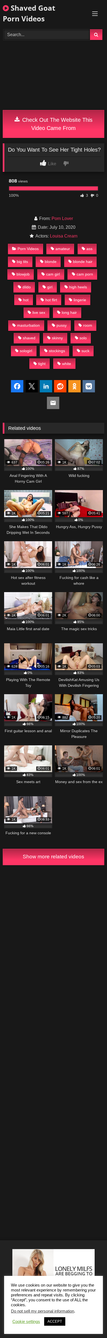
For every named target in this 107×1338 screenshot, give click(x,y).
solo (83, 338)
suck (85, 351)
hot (26, 300)
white (66, 363)
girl (49, 287)
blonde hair (82, 261)
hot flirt (51, 300)
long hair (69, 312)
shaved (29, 338)
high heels (78, 287)
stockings (57, 351)
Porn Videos (28, 249)
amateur (62, 249)
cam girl (53, 274)
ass (89, 249)
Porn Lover (62, 218)
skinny (57, 338)
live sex (38, 312)
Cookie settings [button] (26, 1321)
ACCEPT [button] (54, 1321)
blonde (51, 261)
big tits (22, 261)
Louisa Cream (63, 236)
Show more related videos (53, 856)
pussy (62, 325)
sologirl (26, 351)
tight (42, 363)
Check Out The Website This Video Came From (56, 124)
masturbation (28, 325)
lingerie (80, 300)
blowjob (23, 274)
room (87, 325)
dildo (26, 287)
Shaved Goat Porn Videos (29, 13)
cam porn (85, 274)
